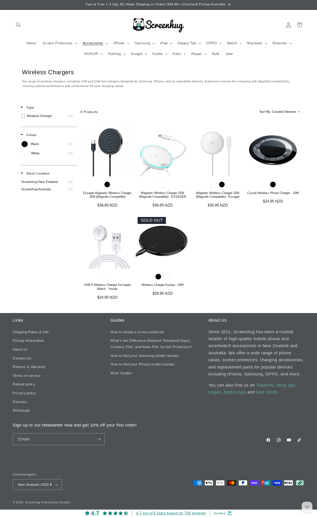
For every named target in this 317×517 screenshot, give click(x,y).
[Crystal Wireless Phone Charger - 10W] (273, 149)
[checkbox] (48, 115)
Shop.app (285, 385)
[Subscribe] (98, 439)
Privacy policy (24, 393)
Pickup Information (28, 341)
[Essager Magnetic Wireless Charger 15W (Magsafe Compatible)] (107, 149)
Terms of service (27, 376)
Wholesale (21, 410)
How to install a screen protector (137, 332)
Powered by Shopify (56, 502)
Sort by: (277, 111)
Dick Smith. (267, 392)
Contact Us (22, 358)
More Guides (121, 373)
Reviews (20, 402)
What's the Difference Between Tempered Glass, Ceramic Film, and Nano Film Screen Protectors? (151, 344)
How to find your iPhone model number (142, 364)
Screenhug (32, 502)
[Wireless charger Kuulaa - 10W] (162, 241)
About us (20, 349)
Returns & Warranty (29, 367)
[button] (18, 24)
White (162, 184)
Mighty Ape (235, 392)
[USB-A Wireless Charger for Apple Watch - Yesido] (107, 241)
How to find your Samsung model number (144, 356)
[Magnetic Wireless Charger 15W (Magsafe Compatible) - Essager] (217, 149)
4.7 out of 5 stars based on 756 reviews (171, 513)
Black (107, 184)
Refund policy (24, 384)
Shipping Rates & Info (31, 332)
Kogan (214, 392)
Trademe (265, 385)
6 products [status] (89, 112)
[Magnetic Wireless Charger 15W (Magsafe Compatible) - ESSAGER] (162, 149)
